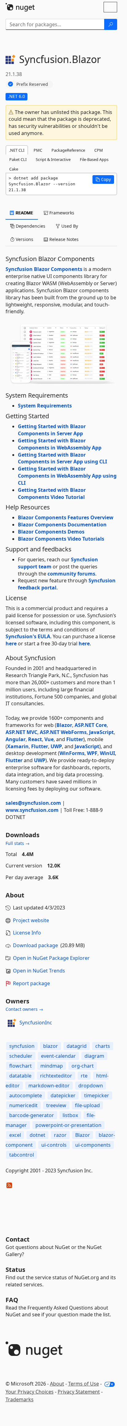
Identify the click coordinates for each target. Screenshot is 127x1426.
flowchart (20, 1065)
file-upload (87, 1105)
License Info (27, 932)
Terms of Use (83, 1383)
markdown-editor (49, 1085)
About (57, 1383)
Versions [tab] (23, 239)
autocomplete (25, 1095)
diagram (94, 1056)
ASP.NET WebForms (63, 732)
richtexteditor (56, 1075)
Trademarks (20, 1399)
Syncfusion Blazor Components (44, 269)
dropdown (90, 1085)
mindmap (51, 1065)
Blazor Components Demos (51, 531)
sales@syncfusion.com (33, 802)
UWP (56, 746)
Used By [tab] (69, 226)
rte (84, 1075)
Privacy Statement (79, 1391)
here (11, 643)
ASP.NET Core (91, 725)
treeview (56, 1105)
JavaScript (101, 732)
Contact (18, 1239)
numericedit (23, 1105)
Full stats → (18, 843)
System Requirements (45, 405)
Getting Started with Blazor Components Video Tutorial (52, 493)
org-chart (83, 1065)
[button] (103, 179)
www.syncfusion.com (32, 810)
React (35, 739)
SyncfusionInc (35, 1022)
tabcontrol (21, 1154)
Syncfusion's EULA (28, 636)
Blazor (64, 725)
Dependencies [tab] (29, 226)
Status (15, 1269)
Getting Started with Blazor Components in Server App (52, 430)
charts (102, 1046)
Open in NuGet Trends (39, 970)
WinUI (107, 753)
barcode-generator (31, 1115)
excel (15, 1135)
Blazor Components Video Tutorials (61, 538)
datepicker (63, 1095)
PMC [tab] (38, 150)
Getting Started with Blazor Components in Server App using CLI (62, 458)
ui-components (93, 1144)
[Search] (110, 24)
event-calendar (58, 1056)
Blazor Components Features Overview (65, 517)
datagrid (77, 1046)
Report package (31, 983)
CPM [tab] (98, 150)
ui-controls (54, 1144)
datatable (20, 1075)
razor (60, 1135)
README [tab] (23, 213)
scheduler (20, 1056)
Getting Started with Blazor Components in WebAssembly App (59, 444)
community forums (71, 573)
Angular (16, 739)
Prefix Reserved (32, 84)
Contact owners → (24, 1009)
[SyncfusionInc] (11, 1022)
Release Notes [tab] (63, 239)
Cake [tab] (13, 169)
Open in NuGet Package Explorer (51, 958)
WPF (92, 753)
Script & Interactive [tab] (53, 159)
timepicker (96, 1095)
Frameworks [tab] (61, 213)
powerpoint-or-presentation (68, 1125)
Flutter (74, 739)
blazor (50, 1046)
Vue (49, 739)
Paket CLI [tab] (18, 159)
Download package (35, 945)
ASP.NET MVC (21, 732)
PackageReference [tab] (68, 150)
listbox (70, 1115)
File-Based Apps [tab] (94, 159)
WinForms (71, 753)
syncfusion (22, 1046)
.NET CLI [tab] (16, 150)
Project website (31, 920)
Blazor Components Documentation (62, 524)
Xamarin (18, 746)
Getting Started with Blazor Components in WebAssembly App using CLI (67, 475)
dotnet (37, 1135)
